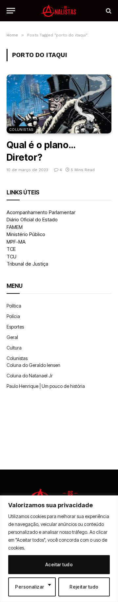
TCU (11, 256)
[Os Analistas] (59, 10)
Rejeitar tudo (83, 587)
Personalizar (29, 587)
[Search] (108, 10)
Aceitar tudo (59, 564)
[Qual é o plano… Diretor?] (59, 103)
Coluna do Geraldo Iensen (33, 365)
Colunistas (21, 130)
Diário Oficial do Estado (32, 219)
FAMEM (15, 227)
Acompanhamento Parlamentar (41, 212)
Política (14, 306)
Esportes (15, 327)
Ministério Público (26, 234)
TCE (11, 249)
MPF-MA (16, 242)
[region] (59, 548)
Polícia (13, 316)
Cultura (14, 348)
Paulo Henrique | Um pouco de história (46, 386)
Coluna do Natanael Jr (30, 375)
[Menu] (11, 10)
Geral (12, 337)
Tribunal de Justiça (27, 264)
